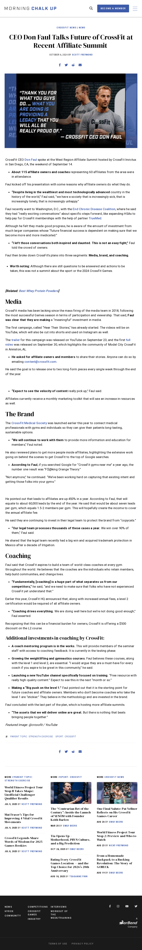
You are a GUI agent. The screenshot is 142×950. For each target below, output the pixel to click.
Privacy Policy (83, 943)
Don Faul (31, 159)
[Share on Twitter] (66, 65)
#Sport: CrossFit (70, 777)
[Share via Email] (80, 65)
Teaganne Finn (78, 876)
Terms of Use (57, 943)
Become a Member (113, 8)
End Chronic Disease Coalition (94, 209)
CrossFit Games (34, 913)
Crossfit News (66, 27)
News (82, 27)
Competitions (38, 907)
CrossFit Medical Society (29, 423)
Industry (34, 919)
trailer (15, 340)
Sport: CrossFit (65, 736)
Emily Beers (70, 825)
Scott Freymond (82, 54)
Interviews (59, 907)
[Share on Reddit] (73, 65)
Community (13, 915)
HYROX (9, 911)
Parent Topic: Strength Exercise (31, 736)
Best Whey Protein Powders (38, 291)
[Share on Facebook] (59, 65)
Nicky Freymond (118, 845)
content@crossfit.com (40, 361)
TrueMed (95, 218)
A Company (132, 922)
